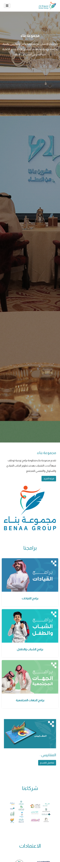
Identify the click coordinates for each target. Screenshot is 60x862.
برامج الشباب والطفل (30, 649)
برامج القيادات (30, 598)
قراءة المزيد (48, 478)
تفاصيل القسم (47, 762)
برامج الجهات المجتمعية (30, 700)
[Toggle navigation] (7, 5)
